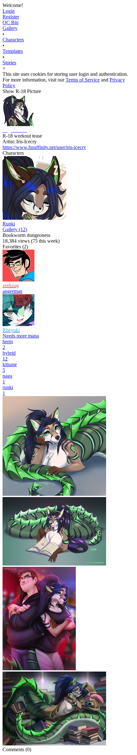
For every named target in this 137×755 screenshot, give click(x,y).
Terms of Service (83, 79)
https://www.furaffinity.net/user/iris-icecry (44, 147)
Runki (9, 223)
